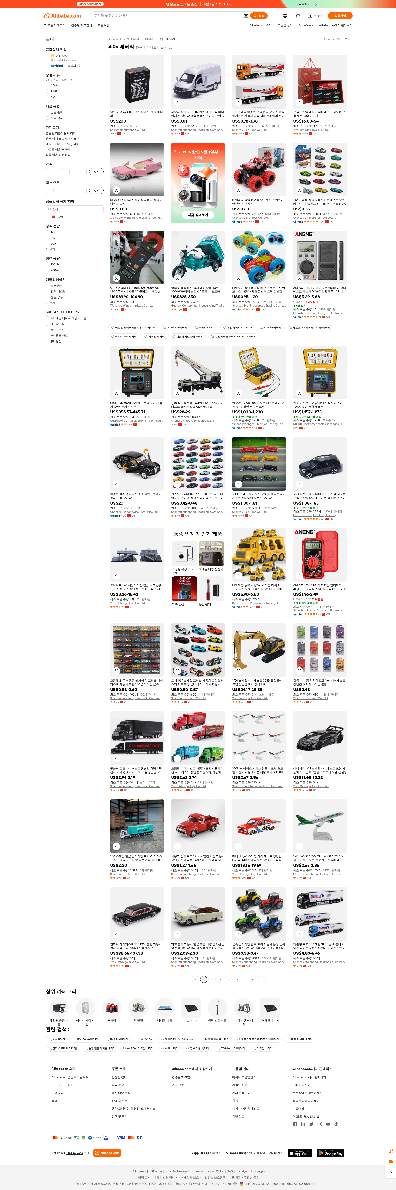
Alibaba (113, 39)
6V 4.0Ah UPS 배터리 (233, 1048)
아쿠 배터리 (171, 1048)
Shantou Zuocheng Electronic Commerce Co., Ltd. (198, 129)
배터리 (149, 39)
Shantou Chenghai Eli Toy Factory (314, 217)
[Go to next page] (261, 979)
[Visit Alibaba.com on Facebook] (294, 1124)
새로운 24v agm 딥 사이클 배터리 (311, 327)
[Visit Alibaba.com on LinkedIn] (303, 1124)
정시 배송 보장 (121, 1092)
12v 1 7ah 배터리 (119, 1039)
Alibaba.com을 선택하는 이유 (70, 1077)
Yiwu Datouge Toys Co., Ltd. (311, 129)
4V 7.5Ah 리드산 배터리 (140, 1048)
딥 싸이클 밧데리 (199, 1048)
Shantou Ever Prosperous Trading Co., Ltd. (259, 305)
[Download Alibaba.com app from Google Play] (330, 1153)
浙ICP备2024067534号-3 (303, 1183)
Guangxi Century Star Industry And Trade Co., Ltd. (198, 305)
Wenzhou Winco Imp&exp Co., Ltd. (132, 305)
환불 (235, 1100)
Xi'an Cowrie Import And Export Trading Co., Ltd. (137, 217)
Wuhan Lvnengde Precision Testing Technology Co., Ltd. (259, 424)
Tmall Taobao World (177, 1171)
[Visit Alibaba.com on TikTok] (336, 1124)
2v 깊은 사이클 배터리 (217, 1039)
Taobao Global (215, 1171)
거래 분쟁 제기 (241, 1092)
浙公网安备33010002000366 (265, 1183)
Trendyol (242, 1171)
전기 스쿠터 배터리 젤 (65, 1048)
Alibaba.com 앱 (236, 1153)
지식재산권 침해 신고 (245, 1108)
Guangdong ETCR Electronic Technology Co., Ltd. (137, 420)
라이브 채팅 (239, 1085)
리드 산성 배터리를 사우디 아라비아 (135, 327)
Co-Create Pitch (62, 1085)
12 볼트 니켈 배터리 (301, 1039)
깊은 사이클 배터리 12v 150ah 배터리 (235, 336)
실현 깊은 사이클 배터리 (102, 1048)
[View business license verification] (235, 1184)
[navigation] (75, 510)
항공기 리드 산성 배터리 (190, 336)
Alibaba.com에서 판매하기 (309, 1077)
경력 (54, 1100)
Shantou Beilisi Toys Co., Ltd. (250, 217)
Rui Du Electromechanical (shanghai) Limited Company (320, 424)
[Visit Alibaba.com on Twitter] (311, 1124)
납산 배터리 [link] (167, 39)
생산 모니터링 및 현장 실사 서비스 (133, 1108)
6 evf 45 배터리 (272, 327)
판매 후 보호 (119, 1100)
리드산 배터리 (264, 1048)
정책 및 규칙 (119, 1116)
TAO (230, 1171)
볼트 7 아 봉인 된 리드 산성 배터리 (260, 1039)
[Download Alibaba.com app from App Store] (300, 1153)
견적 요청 (178, 1085)
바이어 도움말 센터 (244, 1077)
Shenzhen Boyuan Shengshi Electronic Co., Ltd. (320, 313)
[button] (246, 15)
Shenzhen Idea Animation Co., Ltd (192, 420)
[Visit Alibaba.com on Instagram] (319, 1124)
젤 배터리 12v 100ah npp (179, 1039)
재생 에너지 (131, 39)
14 (253, 979)
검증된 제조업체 (182, 1077)
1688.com (155, 1171)
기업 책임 (58, 1092)
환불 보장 (118, 1085)
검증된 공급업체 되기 (306, 1100)
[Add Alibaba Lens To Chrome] (107, 1153)
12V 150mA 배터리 (87, 1039)
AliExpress (139, 1171)
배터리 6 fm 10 (207, 327)
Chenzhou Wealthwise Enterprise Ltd (134, 511)
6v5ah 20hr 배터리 (126, 336)
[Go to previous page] (195, 979)
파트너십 (298, 1108)
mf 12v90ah (146, 1039)
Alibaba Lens (74, 1153)
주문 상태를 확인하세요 (307, 1092)
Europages (258, 1171)
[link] (390, 1150)
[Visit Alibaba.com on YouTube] (327, 1124)
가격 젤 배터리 (156, 336)
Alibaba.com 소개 (63, 1068)
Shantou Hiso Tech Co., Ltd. (249, 129)
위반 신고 (238, 1116)
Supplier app (200, 1153)
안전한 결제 (119, 1077)
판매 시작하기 (301, 1085)
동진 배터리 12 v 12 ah (239, 327)
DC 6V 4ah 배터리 (177, 327)
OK (96, 171)
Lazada (198, 1171)
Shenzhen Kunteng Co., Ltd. (127, 129)
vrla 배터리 (59, 1039)
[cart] (298, 16)
